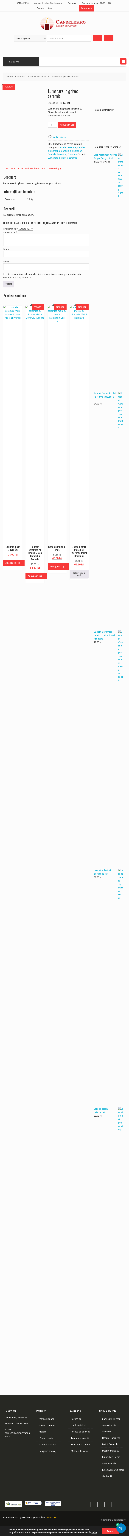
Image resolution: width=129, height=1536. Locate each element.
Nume (7, 249)
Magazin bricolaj (47, 1450)
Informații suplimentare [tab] (31, 168)
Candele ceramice (67, 147)
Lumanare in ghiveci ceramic (62, 157)
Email (7, 261)
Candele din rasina (57, 154)
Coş (50, 8)
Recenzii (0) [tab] (54, 168)
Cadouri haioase (47, 1444)
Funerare (72, 154)
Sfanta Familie (109, 1463)
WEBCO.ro (52, 1517)
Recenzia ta (10, 232)
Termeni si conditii (80, 1438)
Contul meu (86, 8)
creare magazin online (33, 1517)
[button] (123, 61)
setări (94, 1532)
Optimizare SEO (11, 1517)
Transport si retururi (81, 1444)
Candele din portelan (71, 150)
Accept (110, 1531)
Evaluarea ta (10, 228)
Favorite (40, 8)
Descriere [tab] (10, 168)
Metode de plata (79, 1450)
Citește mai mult (79, 574)
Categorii (14, 61)
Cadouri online (46, 1438)
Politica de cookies (80, 1431)
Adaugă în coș (67, 124)
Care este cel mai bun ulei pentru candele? (111, 1425)
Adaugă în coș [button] (13, 562)
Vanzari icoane (46, 1418)
